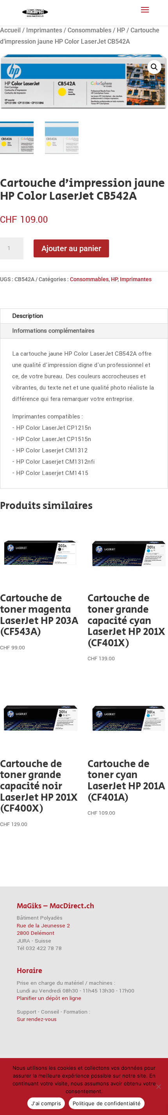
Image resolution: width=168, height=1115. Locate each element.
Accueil (10, 30)
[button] (154, 67)
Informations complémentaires (53, 330)
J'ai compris (46, 1103)
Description (27, 316)
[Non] (158, 1086)
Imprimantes (44, 30)
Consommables (89, 30)
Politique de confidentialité (107, 1103)
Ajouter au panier (71, 248)
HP (121, 30)
